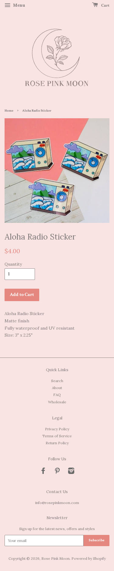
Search (57, 380)
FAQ (57, 394)
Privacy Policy (57, 429)
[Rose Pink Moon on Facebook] (43, 472)
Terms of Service (57, 436)
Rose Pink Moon (55, 558)
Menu (18, 5)
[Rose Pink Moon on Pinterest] (57, 472)
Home (9, 111)
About (57, 387)
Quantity (13, 264)
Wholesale (57, 402)
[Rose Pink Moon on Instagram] (71, 472)
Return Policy (57, 443)
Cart (104, 5)
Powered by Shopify (88, 558)
